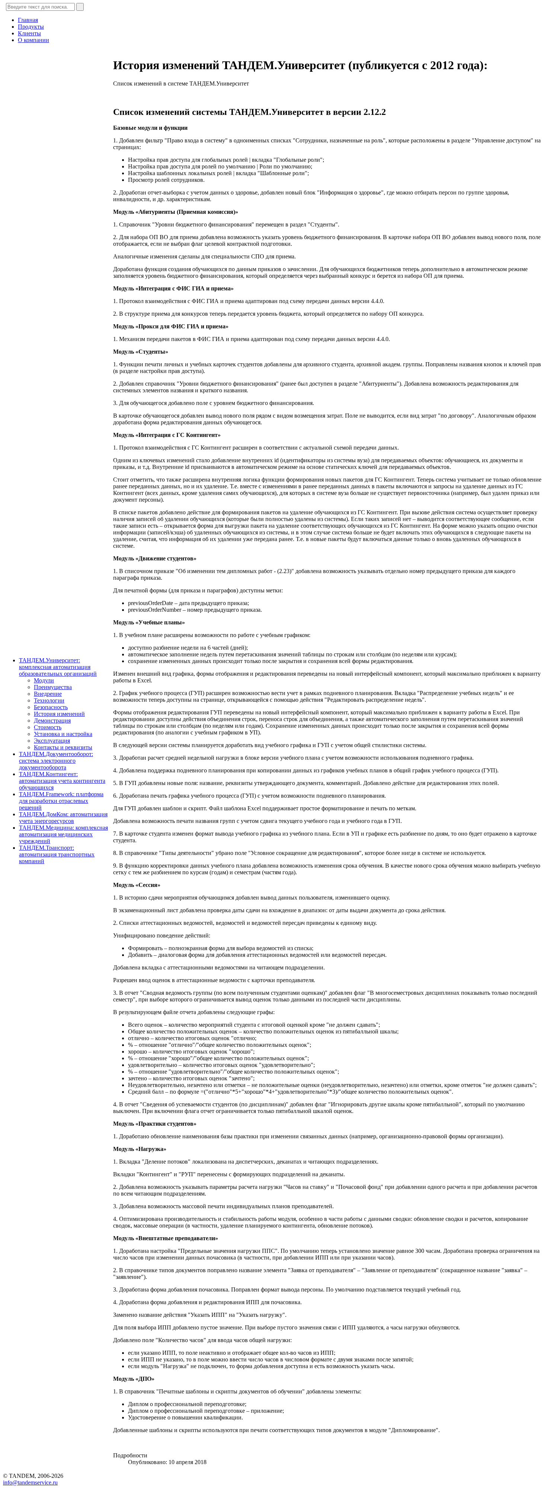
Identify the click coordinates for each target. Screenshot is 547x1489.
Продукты (31, 26)
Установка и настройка (63, 734)
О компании (33, 40)
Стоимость (47, 727)
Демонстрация (52, 720)
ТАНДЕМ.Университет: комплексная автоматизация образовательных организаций (58, 667)
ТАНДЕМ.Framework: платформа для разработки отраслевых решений (61, 801)
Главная (28, 20)
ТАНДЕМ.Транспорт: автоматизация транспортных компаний (57, 854)
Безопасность (51, 707)
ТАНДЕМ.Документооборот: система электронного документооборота (56, 761)
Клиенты (29, 33)
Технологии (49, 700)
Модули (44, 680)
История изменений (59, 714)
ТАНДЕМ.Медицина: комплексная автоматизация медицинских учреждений (63, 834)
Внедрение (48, 694)
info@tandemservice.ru (30, 1482)
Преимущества (53, 687)
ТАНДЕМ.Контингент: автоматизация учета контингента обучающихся (62, 781)
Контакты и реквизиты (63, 747)
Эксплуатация (52, 740)
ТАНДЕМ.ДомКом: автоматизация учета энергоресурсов (63, 817)
